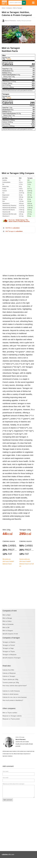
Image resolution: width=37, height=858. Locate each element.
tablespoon (5, 563)
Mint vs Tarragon (17, 8)
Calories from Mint (8, 670)
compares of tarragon (14, 657)
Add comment (7, 800)
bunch (10, 563)
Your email (5, 777)
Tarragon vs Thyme (9, 651)
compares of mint (12, 634)
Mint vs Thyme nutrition (10, 712)
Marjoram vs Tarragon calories (12, 716)
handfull (11, 561)
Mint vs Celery (7, 621)
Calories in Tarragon (9, 676)
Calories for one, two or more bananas (15, 697)
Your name (5, 771)
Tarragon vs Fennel (9, 645)
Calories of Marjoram (9, 673)
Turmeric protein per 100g (11, 682)
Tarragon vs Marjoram (9, 654)
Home (3, 8)
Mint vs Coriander (8, 624)
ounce (7, 561)
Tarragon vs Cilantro (9, 642)
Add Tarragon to (14, 231)
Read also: (19, 220)
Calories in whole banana (10, 694)
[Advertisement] (18, 151)
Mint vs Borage (7, 618)
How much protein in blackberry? (13, 700)
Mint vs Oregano (8, 630)
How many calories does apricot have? (15, 685)
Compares (9, 8)
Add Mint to (12, 228)
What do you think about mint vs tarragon (13, 784)
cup (30, 563)
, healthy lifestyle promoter (18, 20)
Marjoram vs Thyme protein (11, 719)
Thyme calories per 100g (10, 679)
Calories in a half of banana (11, 691)
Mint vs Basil (6, 615)
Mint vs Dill (6, 627)
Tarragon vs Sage (8, 648)
